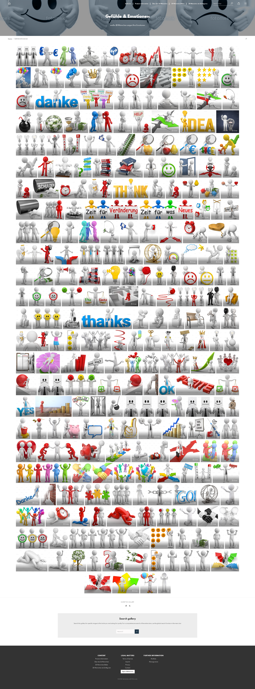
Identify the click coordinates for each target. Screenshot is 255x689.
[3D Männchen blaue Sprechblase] (92, 428)
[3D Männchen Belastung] (26, 384)
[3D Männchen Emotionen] (205, 406)
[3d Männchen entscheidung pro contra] (170, 231)
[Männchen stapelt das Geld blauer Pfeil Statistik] (174, 428)
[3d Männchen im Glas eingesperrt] (134, 254)
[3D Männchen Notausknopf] (23, 428)
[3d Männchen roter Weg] (166, 296)
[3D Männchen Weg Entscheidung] (125, 582)
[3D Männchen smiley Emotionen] (47, 318)
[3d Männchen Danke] (57, 99)
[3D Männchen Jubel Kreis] (96, 340)
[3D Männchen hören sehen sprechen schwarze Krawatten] (114, 254)
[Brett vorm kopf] (185, 340)
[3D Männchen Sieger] (203, 560)
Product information (141, 3)
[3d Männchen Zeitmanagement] (202, 209)
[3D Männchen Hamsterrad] (209, 494)
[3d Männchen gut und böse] (35, 254)
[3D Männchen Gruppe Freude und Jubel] (98, 538)
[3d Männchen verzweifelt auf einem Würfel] (176, 318)
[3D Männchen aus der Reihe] (214, 56)
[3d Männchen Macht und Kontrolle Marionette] (46, 167)
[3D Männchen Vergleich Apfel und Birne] (190, 188)
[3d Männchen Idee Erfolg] (31, 145)
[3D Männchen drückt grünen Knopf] (232, 56)
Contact (127, 668)
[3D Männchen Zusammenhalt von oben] (82, 473)
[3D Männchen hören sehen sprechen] (91, 254)
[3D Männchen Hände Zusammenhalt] (103, 473)
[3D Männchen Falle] (71, 318)
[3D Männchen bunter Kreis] (124, 473)
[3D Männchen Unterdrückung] (139, 451)
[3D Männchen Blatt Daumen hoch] (168, 99)
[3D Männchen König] (202, 340)
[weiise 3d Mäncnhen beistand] (157, 188)
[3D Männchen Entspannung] (48, 362)
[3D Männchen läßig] (217, 538)
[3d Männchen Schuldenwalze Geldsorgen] (45, 188)
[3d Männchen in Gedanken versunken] (188, 254)
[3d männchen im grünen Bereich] (171, 254)
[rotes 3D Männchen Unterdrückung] (80, 516)
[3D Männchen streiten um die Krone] (92, 77)
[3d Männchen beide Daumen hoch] (70, 231)
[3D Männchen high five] (40, 77)
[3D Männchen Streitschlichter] (57, 451)
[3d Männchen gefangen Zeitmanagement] (195, 231)
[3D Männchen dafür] (230, 77)
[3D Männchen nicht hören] (220, 275)
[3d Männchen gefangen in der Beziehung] (223, 231)
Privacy (127, 665)
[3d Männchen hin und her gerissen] (66, 254)
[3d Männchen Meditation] (64, 167)
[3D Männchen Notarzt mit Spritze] (213, 428)
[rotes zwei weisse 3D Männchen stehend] (146, 516)
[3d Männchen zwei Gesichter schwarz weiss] (230, 318)
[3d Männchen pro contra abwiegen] (95, 296)
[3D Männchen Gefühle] (81, 384)
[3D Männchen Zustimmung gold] (129, 428)
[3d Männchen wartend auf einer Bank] (195, 318)
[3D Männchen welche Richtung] (185, 451)
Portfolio (153, 659)
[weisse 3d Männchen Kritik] (231, 167)
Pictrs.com (134, 679)
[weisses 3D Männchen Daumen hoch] (94, 560)
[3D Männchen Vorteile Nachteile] (227, 384)
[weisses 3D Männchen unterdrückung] (58, 560)
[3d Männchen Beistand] (173, 188)
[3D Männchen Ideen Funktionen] (53, 145)
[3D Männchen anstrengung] (132, 384)
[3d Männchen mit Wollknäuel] (144, 275)
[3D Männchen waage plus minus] (109, 384)
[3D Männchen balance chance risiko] (203, 473)
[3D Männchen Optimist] (37, 296)
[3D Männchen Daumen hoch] (136, 99)
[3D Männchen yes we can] (196, 428)
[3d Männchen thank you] (106, 318)
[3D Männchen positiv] (162, 406)
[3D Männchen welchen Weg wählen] (97, 582)
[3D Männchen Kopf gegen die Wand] (150, 384)
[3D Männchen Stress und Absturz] (155, 56)
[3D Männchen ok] (167, 384)
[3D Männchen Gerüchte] (101, 121)
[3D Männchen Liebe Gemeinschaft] (227, 362)
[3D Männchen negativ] (131, 406)
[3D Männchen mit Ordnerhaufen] (89, 275)
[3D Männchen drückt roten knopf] (148, 231)
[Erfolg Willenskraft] (73, 362)
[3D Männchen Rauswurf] (187, 167)
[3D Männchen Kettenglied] (160, 494)
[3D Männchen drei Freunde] (70, 494)
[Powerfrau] (57, 340)
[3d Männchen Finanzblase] (49, 121)
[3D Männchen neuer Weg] (95, 362)
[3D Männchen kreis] (175, 362)
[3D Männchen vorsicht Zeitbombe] (159, 451)
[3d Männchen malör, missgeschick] (210, 254)
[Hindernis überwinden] (165, 121)
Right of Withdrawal (127, 671)
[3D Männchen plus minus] (150, 428)
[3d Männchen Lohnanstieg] (126, 145)
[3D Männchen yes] (25, 406)
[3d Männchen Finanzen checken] (43, 275)
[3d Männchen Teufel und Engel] (100, 188)
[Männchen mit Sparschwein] (71, 428)
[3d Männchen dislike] (129, 231)
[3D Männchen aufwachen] (133, 56)
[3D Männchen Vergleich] (173, 56)
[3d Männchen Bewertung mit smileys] (183, 77)
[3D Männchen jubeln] (150, 362)
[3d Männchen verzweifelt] (158, 318)
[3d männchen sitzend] (24, 318)
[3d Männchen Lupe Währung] (208, 145)
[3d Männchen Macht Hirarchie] (26, 167)
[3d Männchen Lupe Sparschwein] (145, 145)
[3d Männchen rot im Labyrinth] (123, 296)
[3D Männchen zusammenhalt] (229, 516)
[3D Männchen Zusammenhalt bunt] (230, 451)
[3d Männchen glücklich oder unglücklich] (51, 384)
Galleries (128, 3)
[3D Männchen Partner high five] (68, 56)
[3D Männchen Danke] (28, 494)
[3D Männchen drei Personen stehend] (122, 494)
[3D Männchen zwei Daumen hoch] (164, 582)
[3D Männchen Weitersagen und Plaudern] (53, 209)
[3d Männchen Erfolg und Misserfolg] (209, 99)
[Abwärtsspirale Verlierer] (119, 340)
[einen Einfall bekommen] (231, 340)
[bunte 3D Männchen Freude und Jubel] (43, 473)
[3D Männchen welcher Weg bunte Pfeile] (168, 473)
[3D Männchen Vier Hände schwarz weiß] (208, 516)
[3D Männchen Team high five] (112, 77)
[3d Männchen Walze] (29, 209)
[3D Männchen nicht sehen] (233, 275)
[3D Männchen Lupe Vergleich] (167, 145)
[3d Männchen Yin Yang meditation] (74, 209)
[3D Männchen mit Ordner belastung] (103, 167)
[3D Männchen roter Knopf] (147, 296)
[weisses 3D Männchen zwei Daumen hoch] (172, 560)
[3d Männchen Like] (107, 145)
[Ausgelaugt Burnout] (152, 340)
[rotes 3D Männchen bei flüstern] (98, 516)
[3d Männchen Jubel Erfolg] (89, 145)
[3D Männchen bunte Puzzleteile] (98, 494)
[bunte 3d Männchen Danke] (96, 99)
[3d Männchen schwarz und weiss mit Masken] (213, 296)
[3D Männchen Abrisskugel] (115, 406)
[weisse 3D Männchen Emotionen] (32, 538)
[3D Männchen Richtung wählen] (89, 56)
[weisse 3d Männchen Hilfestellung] (58, 538)
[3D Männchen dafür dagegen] (226, 473)
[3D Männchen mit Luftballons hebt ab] (56, 77)
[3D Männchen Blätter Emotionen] (26, 56)
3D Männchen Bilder (177, 3)
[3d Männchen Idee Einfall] (227, 121)
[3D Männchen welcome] (187, 473)
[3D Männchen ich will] (80, 406)
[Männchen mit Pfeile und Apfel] (39, 428)
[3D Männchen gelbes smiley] (159, 275)
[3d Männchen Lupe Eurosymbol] (189, 145)
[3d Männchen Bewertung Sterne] (208, 77)
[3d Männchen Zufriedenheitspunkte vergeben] (72, 340)
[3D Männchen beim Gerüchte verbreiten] (28, 231)
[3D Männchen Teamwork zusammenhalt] (118, 451)
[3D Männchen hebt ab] (23, 77)
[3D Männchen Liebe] (26, 451)
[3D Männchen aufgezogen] (213, 318)
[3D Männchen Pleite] (151, 167)
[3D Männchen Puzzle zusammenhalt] (210, 451)
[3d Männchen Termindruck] (58, 516)
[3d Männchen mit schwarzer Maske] (173, 275)
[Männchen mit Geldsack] (232, 406)
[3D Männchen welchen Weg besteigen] (225, 560)
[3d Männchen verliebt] (141, 318)
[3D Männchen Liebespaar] (230, 428)
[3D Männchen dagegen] (25, 99)
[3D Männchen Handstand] (114, 362)
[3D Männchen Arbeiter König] (203, 362)
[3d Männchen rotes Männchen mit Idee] (191, 296)
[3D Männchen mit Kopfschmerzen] (24, 275)
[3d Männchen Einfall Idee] (187, 99)
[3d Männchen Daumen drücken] (121, 99)
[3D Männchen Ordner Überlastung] (128, 167)
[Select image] (18, 64)
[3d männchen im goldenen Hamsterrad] (153, 254)
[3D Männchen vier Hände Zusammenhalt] (139, 538)
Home (10, 39)
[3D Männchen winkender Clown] (148, 582)
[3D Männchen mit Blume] (178, 406)
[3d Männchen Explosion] (25, 121)
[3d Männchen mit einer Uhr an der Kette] (73, 188)
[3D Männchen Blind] (169, 340)
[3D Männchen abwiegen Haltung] (193, 56)
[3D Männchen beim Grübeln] (122, 121)
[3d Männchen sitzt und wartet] (231, 296)
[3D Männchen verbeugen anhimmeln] (188, 516)
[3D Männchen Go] (185, 494)
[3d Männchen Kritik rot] (24, 188)
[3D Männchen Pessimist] (53, 296)
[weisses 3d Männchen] (55, 428)
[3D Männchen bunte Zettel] (111, 428)
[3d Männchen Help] (142, 121)
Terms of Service (128, 659)
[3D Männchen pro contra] (72, 296)
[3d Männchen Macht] (228, 145)
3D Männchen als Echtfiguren (197, 3)
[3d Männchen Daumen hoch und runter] (149, 99)
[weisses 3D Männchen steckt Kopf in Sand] (32, 560)
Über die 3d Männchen (159, 3)
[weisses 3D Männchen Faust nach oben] (187, 560)
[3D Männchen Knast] (98, 406)
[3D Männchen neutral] (146, 406)
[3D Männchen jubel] (133, 362)
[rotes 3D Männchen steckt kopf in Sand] (121, 516)
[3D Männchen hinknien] (230, 494)
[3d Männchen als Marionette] (217, 209)
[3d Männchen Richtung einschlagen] (210, 167)
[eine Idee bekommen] (216, 340)
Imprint (128, 662)
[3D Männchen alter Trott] (231, 209)
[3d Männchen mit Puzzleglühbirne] (111, 275)
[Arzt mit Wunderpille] (135, 340)
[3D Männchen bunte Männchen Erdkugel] (145, 473)
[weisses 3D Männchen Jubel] (232, 538)
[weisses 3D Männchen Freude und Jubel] (182, 538)
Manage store (153, 662)
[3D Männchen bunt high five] (89, 231)
